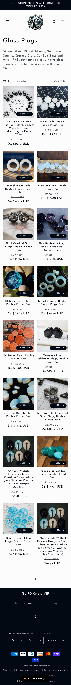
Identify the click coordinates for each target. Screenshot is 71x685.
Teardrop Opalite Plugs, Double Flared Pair (18, 415)
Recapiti (53, 681)
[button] (7, 22)
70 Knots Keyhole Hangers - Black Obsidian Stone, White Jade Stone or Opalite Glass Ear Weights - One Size (18, 479)
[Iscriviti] (56, 604)
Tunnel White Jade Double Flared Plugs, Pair (18, 189)
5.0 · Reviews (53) (37, 678)
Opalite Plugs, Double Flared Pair (52, 187)
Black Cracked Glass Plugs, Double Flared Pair (18, 246)
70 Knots (33, 666)
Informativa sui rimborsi (26, 670)
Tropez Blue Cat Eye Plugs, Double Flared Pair (52, 474)
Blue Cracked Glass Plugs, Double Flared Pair (18, 541)
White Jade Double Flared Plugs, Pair (52, 123)
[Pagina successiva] (45, 579)
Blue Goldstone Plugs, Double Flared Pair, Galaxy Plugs (52, 246)
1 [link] (25, 579)
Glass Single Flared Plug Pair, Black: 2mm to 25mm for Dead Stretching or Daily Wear (18, 128)
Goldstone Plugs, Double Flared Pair (18, 357)
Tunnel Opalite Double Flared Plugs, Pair (52, 303)
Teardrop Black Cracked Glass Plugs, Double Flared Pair (52, 416)
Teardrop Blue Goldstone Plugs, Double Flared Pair (52, 359)
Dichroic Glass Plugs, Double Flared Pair (18, 303)
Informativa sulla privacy (55, 670)
